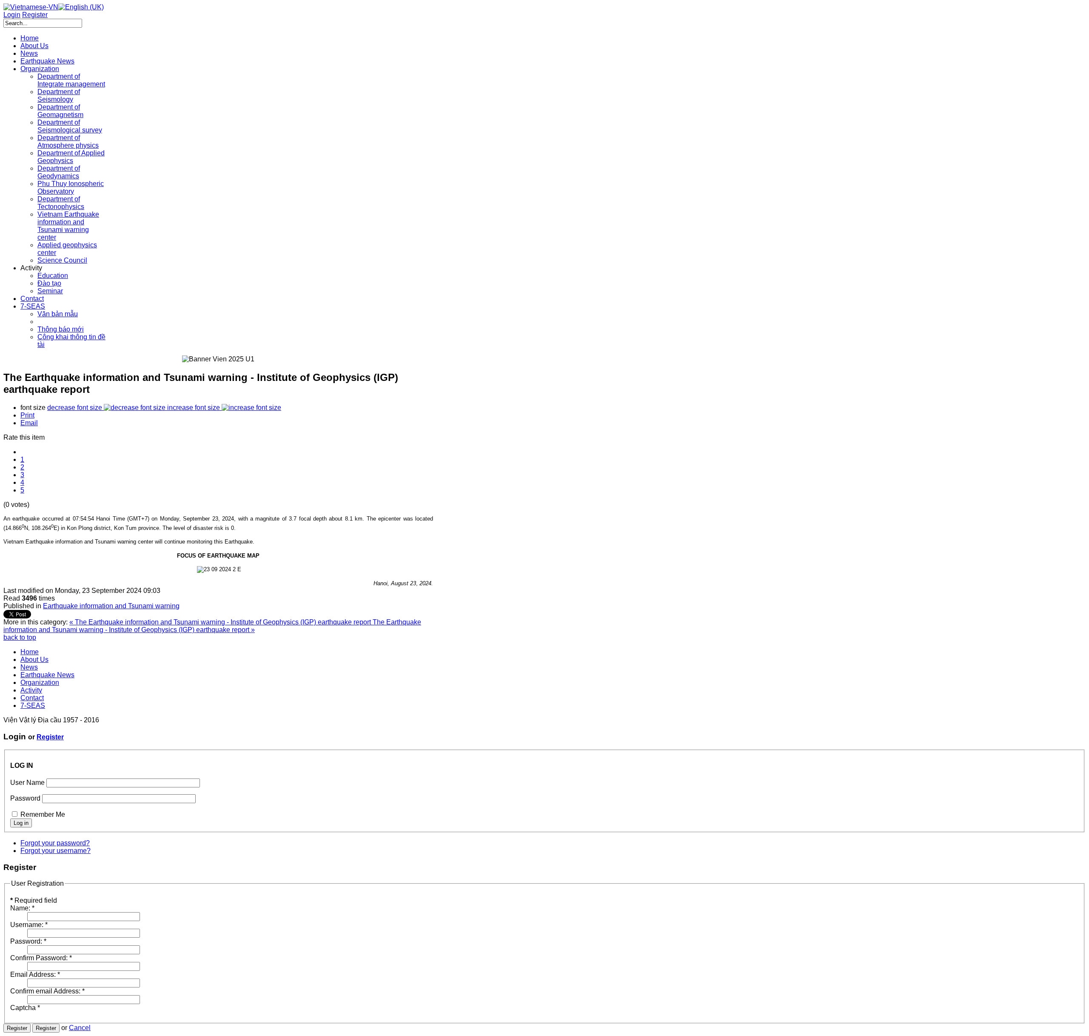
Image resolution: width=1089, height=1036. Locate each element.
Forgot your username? (55, 850)
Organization (39, 682)
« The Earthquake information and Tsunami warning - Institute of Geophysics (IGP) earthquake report (221, 622)
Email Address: (35, 974)
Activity (31, 690)
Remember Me (42, 814)
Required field (33, 900)
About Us (34, 659)
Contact (32, 697)
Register (50, 737)
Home (29, 651)
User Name (27, 782)
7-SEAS (32, 705)
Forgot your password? (55, 843)
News (29, 667)
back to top (19, 637)
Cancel (80, 1027)
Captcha (25, 1007)
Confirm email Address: (47, 991)
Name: (22, 908)
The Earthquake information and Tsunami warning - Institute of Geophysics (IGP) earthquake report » (212, 625)
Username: (29, 924)
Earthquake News (47, 674)
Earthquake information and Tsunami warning (111, 606)
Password (25, 798)
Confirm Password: (41, 958)
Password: (28, 941)
